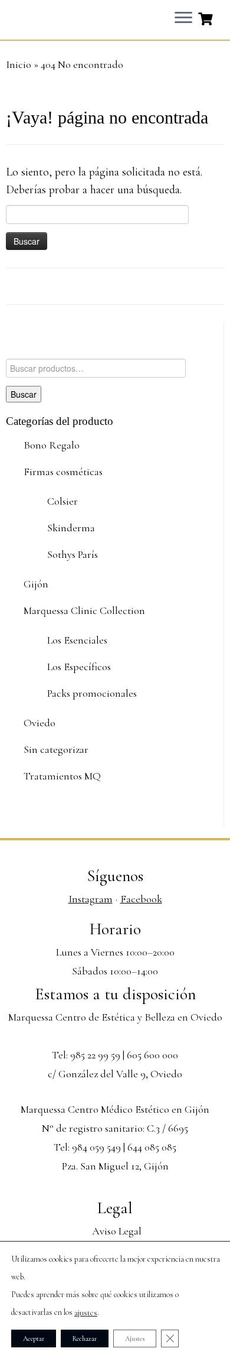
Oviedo (39, 722)
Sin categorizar (56, 749)
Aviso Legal (117, 1230)
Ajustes (134, 1338)
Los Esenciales (77, 639)
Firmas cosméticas (63, 471)
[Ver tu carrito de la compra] (206, 17)
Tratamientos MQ (62, 775)
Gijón (36, 583)
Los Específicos (79, 666)
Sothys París (72, 554)
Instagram (90, 898)
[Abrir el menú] (183, 18)
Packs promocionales (92, 693)
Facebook (141, 898)
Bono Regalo (52, 444)
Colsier (62, 501)
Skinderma (71, 527)
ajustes (85, 1313)
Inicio (18, 64)
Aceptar (33, 1338)
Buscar (24, 394)
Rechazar (85, 1338)
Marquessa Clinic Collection (84, 610)
